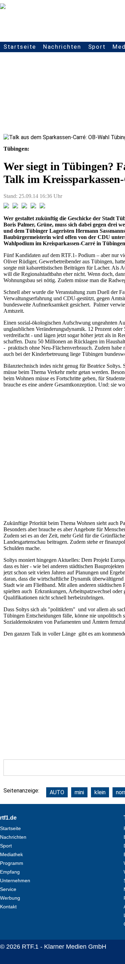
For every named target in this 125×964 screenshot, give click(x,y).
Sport (97, 46)
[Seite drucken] (42, 206)
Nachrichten (62, 46)
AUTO (57, 792)
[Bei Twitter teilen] (15, 206)
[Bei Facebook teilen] (6, 206)
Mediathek (11, 854)
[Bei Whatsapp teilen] (24, 206)
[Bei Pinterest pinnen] (33, 206)
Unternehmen (15, 880)
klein (100, 792)
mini (79, 792)
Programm (11, 863)
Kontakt (8, 906)
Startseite (19, 46)
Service (8, 889)
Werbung (10, 898)
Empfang (10, 872)
